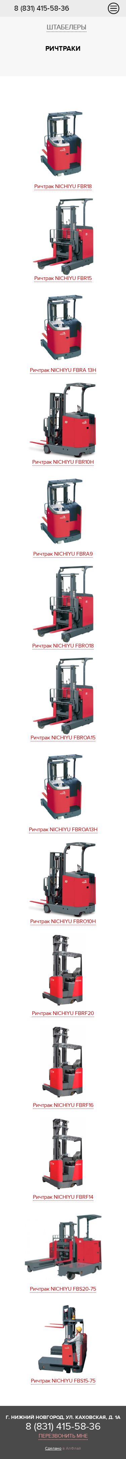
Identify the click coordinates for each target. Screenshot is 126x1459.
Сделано (53, 1448)
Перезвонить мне (63, 1436)
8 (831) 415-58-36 (41, 8)
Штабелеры (66, 27)
